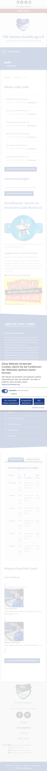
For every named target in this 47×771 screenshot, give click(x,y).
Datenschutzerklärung (11, 384)
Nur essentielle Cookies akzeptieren (10, 401)
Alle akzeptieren (39, 401)
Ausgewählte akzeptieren (26, 401)
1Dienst (13, 394)
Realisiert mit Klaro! (38, 407)
